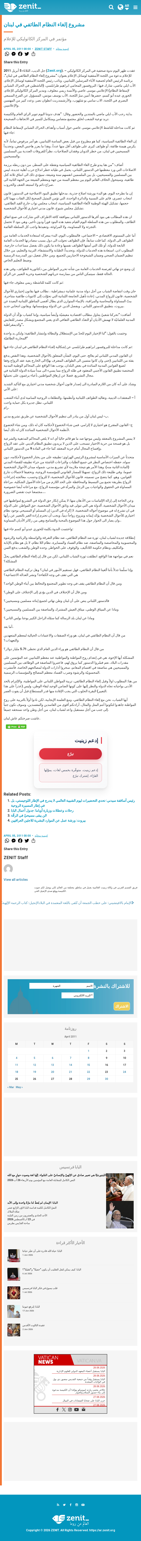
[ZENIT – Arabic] (39, 7)
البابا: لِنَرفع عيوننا (31, 1306)
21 (70, 1071)
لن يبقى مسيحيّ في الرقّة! (29, 815)
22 (88, 1071)
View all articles (16, 880)
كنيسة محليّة (62, 48)
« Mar (10, 1087)
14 (70, 1064)
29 (88, 1078)
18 (16, 1071)
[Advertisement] (70, 945)
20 (52, 1071)
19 (34, 1071)
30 (106, 1078)
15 (88, 1064)
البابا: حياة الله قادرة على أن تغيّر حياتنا (42, 1250)
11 (16, 1064)
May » (19, 1087)
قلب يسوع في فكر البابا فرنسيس (39, 1288)
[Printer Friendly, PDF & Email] (16, 726)
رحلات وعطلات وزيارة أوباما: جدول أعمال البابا (42, 810)
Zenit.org (54, 70)
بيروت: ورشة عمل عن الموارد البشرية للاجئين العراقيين (48, 820)
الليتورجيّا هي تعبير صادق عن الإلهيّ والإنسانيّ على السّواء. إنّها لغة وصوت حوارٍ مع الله (56, 1175)
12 (34, 1064)
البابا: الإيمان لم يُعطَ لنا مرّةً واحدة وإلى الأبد (32, 1202)
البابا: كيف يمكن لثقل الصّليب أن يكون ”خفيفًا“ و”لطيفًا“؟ (51, 1269)
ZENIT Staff (43, 48)
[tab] (52, 1359)
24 (124, 1071)
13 (52, 1064)
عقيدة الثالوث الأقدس (33, 1325)
